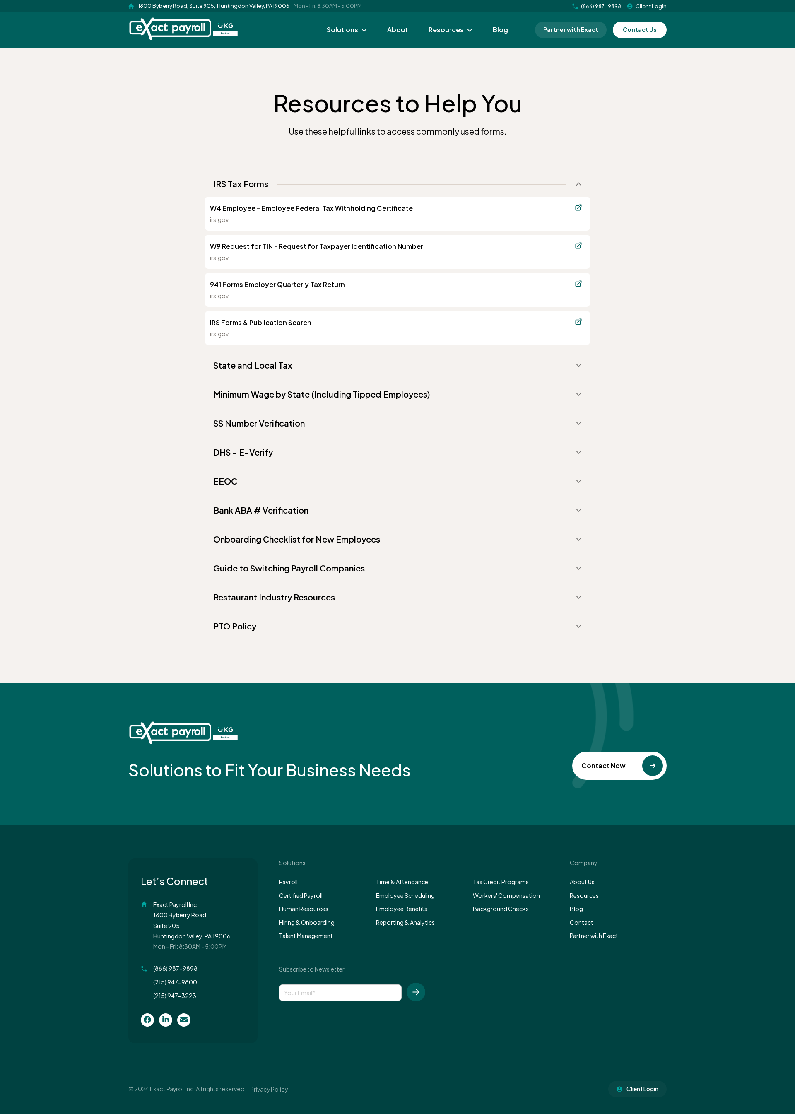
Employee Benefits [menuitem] (401, 908)
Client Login (651, 6)
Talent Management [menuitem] (306, 935)
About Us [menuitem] (582, 881)
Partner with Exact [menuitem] (594, 935)
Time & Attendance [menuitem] (402, 881)
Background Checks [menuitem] (501, 908)
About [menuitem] (397, 29)
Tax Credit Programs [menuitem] (501, 881)
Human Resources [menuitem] (303, 908)
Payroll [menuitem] (288, 881)
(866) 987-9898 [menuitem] (601, 6)
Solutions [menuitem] (342, 29)
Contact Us (640, 29)
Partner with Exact (570, 29)
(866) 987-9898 (175, 968)
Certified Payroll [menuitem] (301, 895)
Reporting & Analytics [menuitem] (405, 922)
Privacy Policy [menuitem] (269, 1089)
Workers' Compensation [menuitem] (506, 895)
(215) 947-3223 (174, 995)
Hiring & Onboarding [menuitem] (307, 922)
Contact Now (603, 765)
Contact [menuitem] (581, 922)
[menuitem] (147, 1020)
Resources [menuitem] (446, 29)
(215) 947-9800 (175, 982)
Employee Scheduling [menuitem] (405, 895)
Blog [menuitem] (500, 29)
